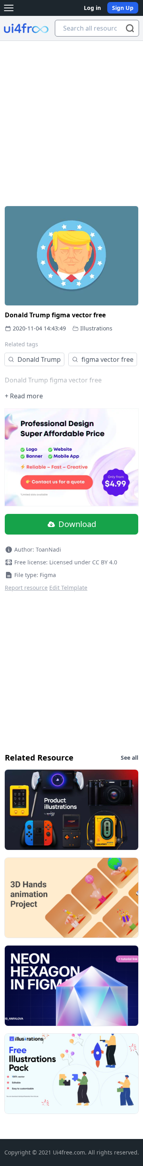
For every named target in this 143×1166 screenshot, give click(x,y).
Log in (92, 8)
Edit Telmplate (68, 587)
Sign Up (122, 8)
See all (129, 757)
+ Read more (24, 396)
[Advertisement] (71, 116)
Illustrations (96, 328)
